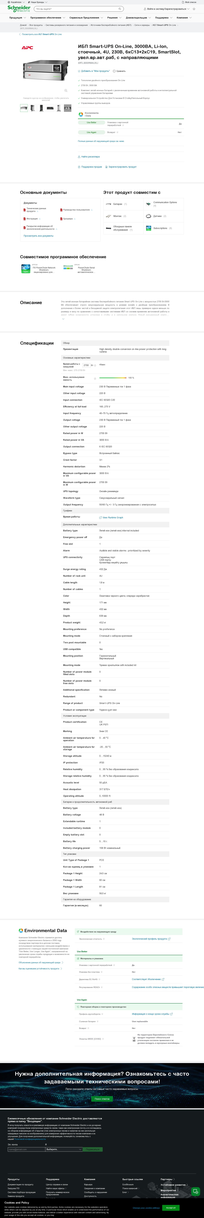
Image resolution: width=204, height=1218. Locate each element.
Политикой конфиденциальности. (30, 1139)
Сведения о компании (94, 1188)
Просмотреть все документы (38, 236)
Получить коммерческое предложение (57, 1193)
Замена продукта (16, 1196)
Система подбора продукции (22, 1192)
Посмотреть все (42, 34)
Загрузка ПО (13, 1188)
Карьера (88, 1184)
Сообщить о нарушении (95, 1192)
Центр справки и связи (57, 1184)
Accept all (171, 1208)
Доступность (90, 1196)
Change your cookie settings (146, 1208)
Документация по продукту (20, 1184)
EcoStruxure (128, 1184)
